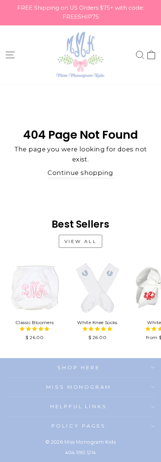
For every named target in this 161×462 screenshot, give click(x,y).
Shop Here (78, 367)
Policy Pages (78, 426)
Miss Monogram (79, 387)
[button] (34, 329)
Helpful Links (78, 406)
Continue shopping (80, 172)
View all (80, 241)
